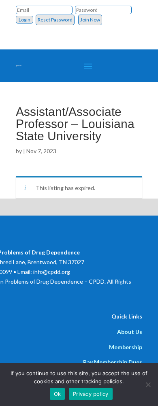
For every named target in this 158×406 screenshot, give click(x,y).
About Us (129, 331)
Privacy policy (91, 394)
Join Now (90, 20)
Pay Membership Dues (112, 362)
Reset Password (55, 20)
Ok (57, 394)
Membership (125, 347)
